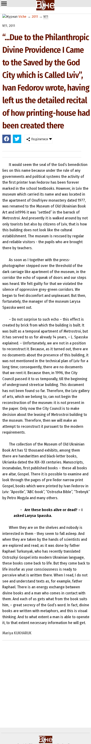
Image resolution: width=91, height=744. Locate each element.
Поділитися (39, 139)
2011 (35, 16)
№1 (45, 16)
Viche (22, 16)
